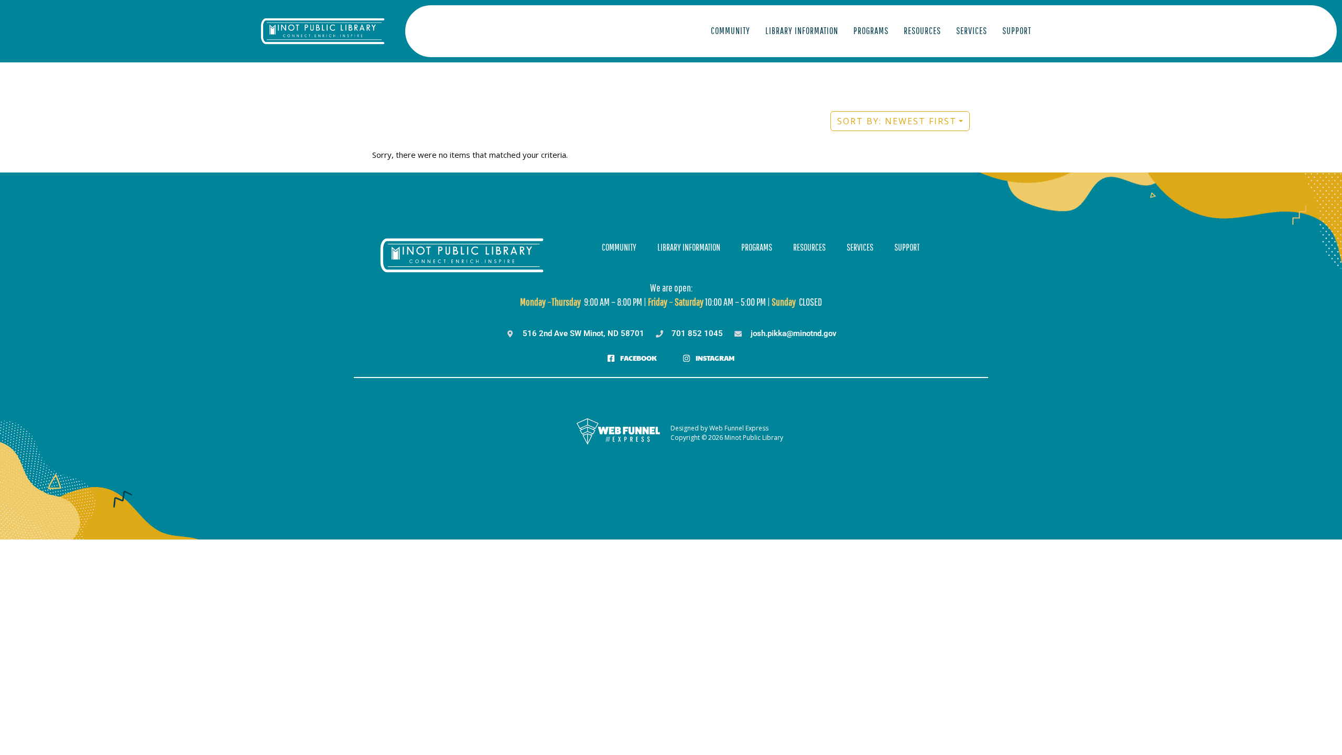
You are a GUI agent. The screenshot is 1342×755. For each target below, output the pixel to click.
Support (1016, 30)
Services (971, 30)
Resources (922, 30)
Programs (871, 30)
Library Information (801, 30)
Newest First (897, 121)
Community (730, 30)
